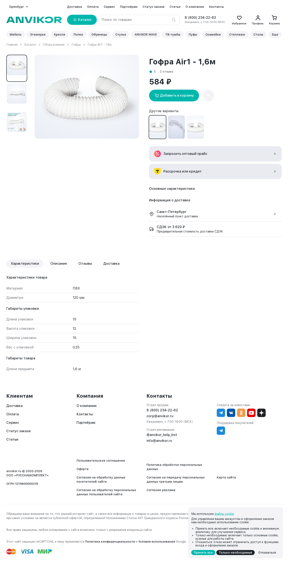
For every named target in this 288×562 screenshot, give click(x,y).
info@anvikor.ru (159, 441)
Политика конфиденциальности (110, 541)
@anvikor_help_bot (162, 435)
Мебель (16, 34)
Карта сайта (226, 477)
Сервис (109, 6)
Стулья (120, 34)
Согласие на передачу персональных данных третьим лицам (176, 479)
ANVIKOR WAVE (146, 34)
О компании (195, 6)
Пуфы (193, 34)
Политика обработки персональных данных (174, 467)
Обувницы (99, 34)
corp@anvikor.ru (160, 416)
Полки (78, 34)
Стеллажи (237, 34)
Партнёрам (128, 6)
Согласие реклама (161, 490)
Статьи (175, 6)
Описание (58, 264)
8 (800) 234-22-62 (200, 18)
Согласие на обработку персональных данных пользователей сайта (106, 492)
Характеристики (25, 264)
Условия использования (156, 541)
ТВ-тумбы (172, 34)
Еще (275, 34)
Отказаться (267, 552)
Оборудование (54, 44)
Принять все (203, 552)
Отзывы (85, 264)
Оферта (83, 469)
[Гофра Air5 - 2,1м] (195, 127)
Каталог (30, 44)
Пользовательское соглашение (101, 460)
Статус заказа (153, 6)
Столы (258, 34)
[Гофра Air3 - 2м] (176, 127)
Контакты (216, 6)
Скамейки (213, 34)
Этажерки (38, 34)
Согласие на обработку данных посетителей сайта (101, 479)
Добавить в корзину (177, 95)
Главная (11, 44)
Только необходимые (235, 552)
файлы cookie (224, 513)
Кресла (59, 34)
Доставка (74, 6)
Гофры (76, 44)
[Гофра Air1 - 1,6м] (157, 127)
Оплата (93, 6)
